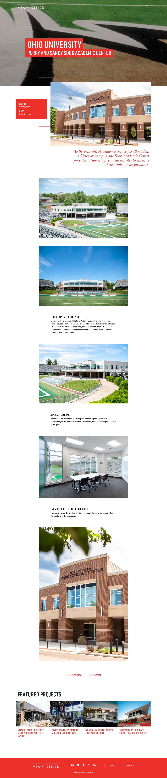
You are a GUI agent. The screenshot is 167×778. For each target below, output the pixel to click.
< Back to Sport (94, 675)
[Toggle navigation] (146, 7)
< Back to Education (74, 675)
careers (112, 765)
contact (130, 765)
